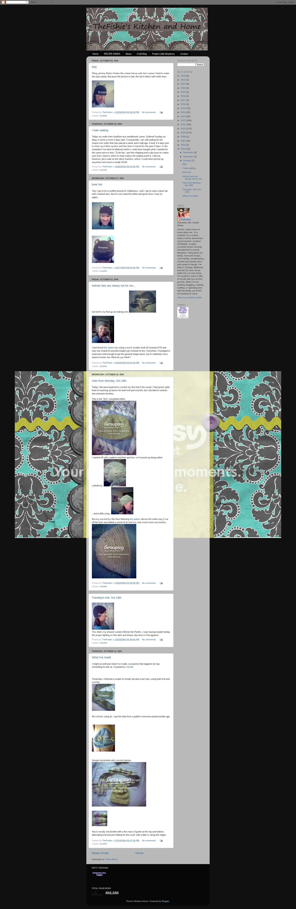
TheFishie (185, 219)
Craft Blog (142, 53)
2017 (183, 100)
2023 (183, 84)
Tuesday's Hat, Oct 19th (106, 597)
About (128, 53)
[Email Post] (161, 112)
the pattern (135, 519)
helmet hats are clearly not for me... (113, 285)
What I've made (101, 657)
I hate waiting (100, 130)
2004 (183, 149)
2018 (183, 96)
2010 (183, 128)
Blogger (165, 901)
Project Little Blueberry (163, 53)
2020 (183, 92)
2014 (183, 112)
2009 (183, 133)
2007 (183, 141)
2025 (183, 76)
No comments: (149, 112)
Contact (184, 53)
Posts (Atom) (111, 859)
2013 (183, 116)
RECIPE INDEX (112, 53)
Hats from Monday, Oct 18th (109, 380)
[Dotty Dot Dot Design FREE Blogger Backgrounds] (182, 317)
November (188, 156)
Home (95, 53)
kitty (94, 67)
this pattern (109, 347)
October (187, 160)
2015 (183, 108)
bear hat (97, 184)
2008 (183, 137)
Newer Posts (100, 853)
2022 (183, 88)
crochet (103, 116)
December (188, 152)
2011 (183, 124)
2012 (183, 120)
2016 (183, 104)
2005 (183, 145)
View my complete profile (189, 297)
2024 (183, 80)
